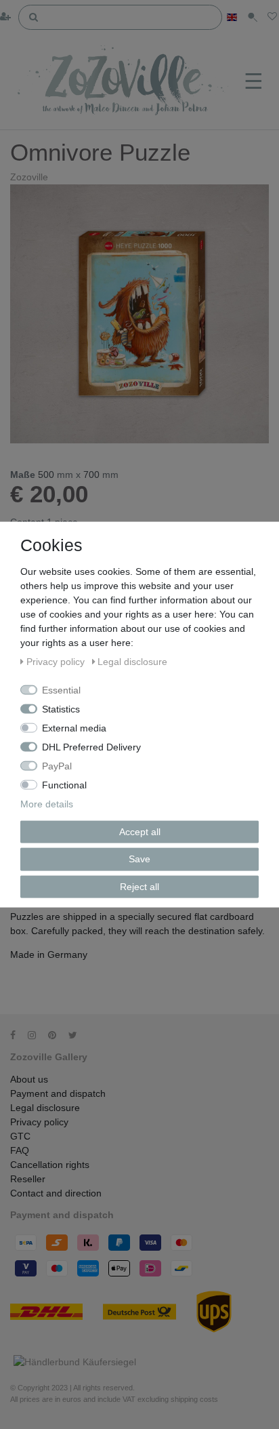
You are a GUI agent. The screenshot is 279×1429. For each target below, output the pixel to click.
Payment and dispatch (58, 1093)
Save (139, 858)
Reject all (139, 886)
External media (74, 727)
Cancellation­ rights (49, 1164)
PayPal (57, 765)
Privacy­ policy (39, 1121)
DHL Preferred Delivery (91, 746)
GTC (20, 1136)
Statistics (61, 708)
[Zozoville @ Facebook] (17, 1035)
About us (29, 1079)
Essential (61, 689)
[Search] (33, 16)
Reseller (27, 1178)
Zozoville (29, 177)
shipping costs (194, 1399)
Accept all (139, 831)
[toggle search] (252, 17)
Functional (64, 784)
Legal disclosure (45, 1107)
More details (46, 803)
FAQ (19, 1150)
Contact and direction (56, 1193)
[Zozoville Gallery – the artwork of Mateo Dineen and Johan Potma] (124, 82)
